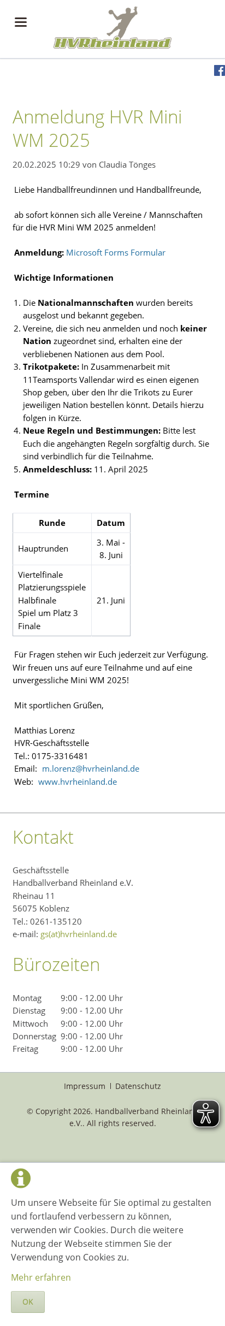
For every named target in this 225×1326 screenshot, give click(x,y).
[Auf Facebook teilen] (219, 72)
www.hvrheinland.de (77, 781)
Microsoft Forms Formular (115, 252)
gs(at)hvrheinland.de (78, 933)
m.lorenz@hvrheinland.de (90, 768)
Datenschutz (138, 1086)
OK (27, 1302)
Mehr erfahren (41, 1277)
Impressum (84, 1086)
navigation (21, 22)
